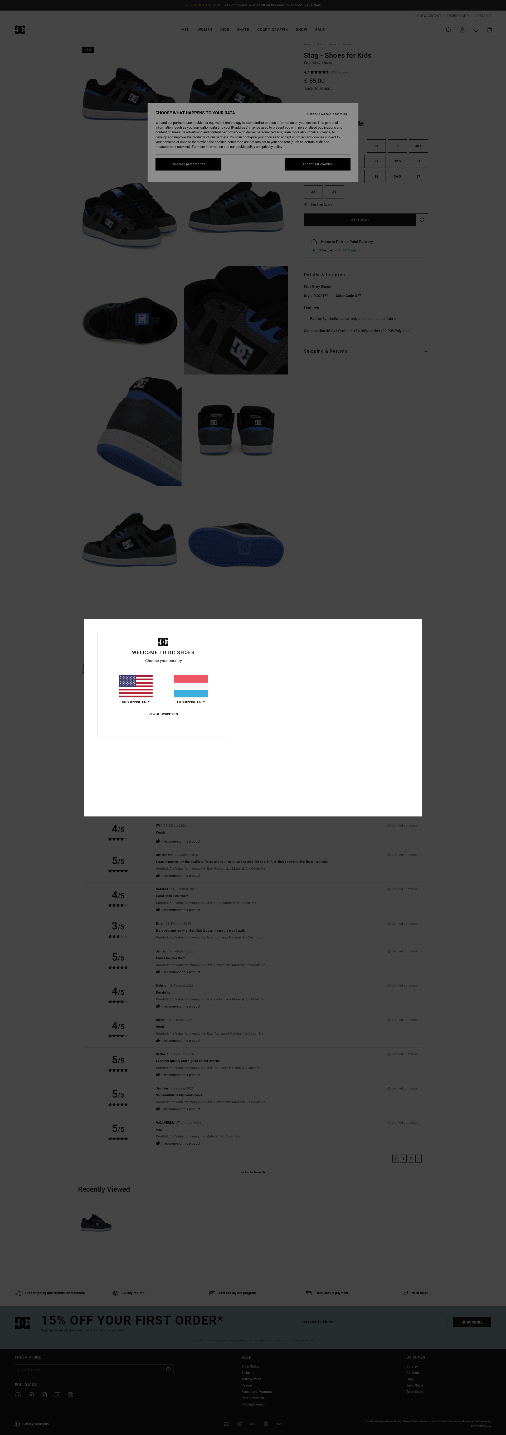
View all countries (163, 714)
